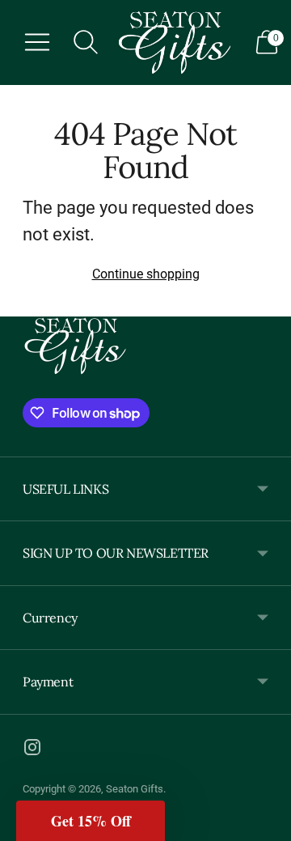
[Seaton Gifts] (174, 42)
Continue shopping (146, 274)
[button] (90, 821)
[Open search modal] (85, 42)
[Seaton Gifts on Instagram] (32, 750)
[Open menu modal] (37, 42)
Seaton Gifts (134, 789)
